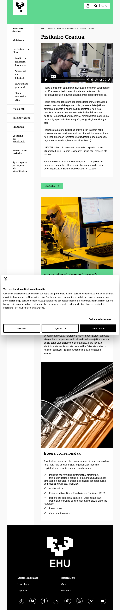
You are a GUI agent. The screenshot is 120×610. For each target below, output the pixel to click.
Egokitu (58, 328)
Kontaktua (66, 590)
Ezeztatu (21, 328)
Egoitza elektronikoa (28, 578)
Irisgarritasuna (68, 578)
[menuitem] (104, 6)
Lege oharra (24, 584)
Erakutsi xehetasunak (100, 319)
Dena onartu (98, 328)
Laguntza (22, 590)
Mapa (63, 584)
